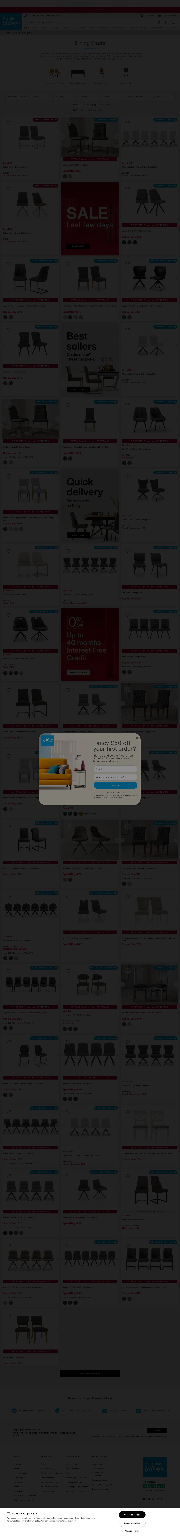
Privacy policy (34, 1521)
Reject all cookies (132, 1523)
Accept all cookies (132, 1514)
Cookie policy (18, 1521)
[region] (90, 1523)
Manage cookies (132, 1531)
